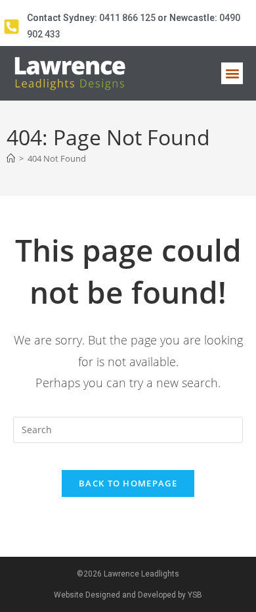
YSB (195, 595)
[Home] (11, 158)
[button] (232, 73)
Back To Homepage (128, 483)
